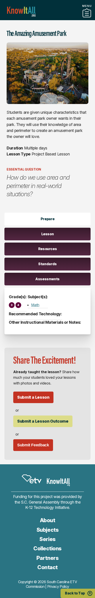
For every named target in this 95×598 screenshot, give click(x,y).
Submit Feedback (33, 445)
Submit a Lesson (33, 397)
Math (35, 305)
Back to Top (75, 593)
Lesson (47, 234)
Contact (47, 567)
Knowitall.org (21, 12)
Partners (47, 18)
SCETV (32, 479)
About (47, 520)
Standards (47, 264)
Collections (47, 548)
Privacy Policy (58, 586)
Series (47, 539)
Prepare (47, 219)
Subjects (47, 530)
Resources (47, 249)
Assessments (47, 279)
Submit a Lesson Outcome (42, 421)
